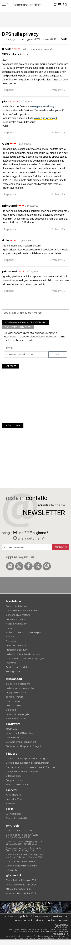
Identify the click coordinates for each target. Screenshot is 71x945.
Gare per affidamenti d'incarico (22, 771)
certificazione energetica (18, 714)
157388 (47, 49)
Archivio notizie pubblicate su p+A (23, 632)
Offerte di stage (14, 775)
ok (57, 354)
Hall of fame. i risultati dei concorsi (23, 654)
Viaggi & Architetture (16, 623)
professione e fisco (16, 718)
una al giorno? (33, 532)
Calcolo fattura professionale (21, 830)
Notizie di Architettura (17, 619)
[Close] (2, 943)
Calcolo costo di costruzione (20, 861)
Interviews (11, 662)
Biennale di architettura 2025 (21, 880)
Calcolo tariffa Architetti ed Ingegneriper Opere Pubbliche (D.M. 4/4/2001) (24, 855)
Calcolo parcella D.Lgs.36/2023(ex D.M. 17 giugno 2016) (22, 836)
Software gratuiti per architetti (21, 741)
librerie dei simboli (15, 737)
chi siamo (11, 916)
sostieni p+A (60, 916)
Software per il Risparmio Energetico (24, 746)
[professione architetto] (26, 5)
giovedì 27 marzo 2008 (41, 39)
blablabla (11, 709)
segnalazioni (42, 916)
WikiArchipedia (13, 813)
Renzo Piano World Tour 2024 (21, 884)
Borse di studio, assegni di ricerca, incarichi (28, 762)
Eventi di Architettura (16, 606)
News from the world (16, 645)
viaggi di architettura (16, 692)
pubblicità (26, 916)
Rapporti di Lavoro (15, 780)
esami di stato (13, 705)
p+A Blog (10, 636)
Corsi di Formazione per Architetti (23, 610)
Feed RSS (11, 803)
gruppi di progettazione (18, 683)
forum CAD (11, 728)
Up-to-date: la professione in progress (26, 658)
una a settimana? (31, 538)
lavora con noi (23, 920)
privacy (39, 920)
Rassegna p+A (13, 671)
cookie (51, 920)
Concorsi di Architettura (18, 614)
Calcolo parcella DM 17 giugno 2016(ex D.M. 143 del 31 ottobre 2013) (24, 842)
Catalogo (11, 641)
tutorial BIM (11, 870)
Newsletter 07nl (13, 794)
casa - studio (13, 701)
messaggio (9, 39)
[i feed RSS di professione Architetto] (10, 566)
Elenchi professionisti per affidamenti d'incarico (30, 767)
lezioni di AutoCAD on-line (19, 733)
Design (9, 628)
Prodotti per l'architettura (18, 667)
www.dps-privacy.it (45, 118)
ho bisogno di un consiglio (20, 688)
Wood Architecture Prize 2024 (21, 893)
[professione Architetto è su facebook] (28, 566)
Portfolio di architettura (17, 784)
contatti (63, 920)
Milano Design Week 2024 (19, 889)
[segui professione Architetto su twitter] (37, 566)
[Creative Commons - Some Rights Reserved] (35, 926)
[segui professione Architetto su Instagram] (19, 566)
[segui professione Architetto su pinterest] (47, 566)
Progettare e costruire (17, 649)
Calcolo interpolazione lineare (21, 865)
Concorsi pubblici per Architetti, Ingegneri (27, 758)
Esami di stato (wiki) (16, 818)
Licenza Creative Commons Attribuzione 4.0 (54, 932)
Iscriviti (60, 547)
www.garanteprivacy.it (43, 106)
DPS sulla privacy (15, 54)
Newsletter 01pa (14, 799)
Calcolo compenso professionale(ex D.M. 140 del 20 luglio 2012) (23, 849)
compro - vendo (14, 696)
